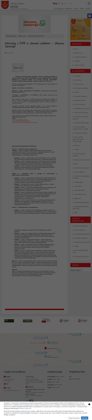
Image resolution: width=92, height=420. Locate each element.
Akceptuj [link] (84, 418)
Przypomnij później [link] (74, 418)
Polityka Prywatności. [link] (26, 408)
